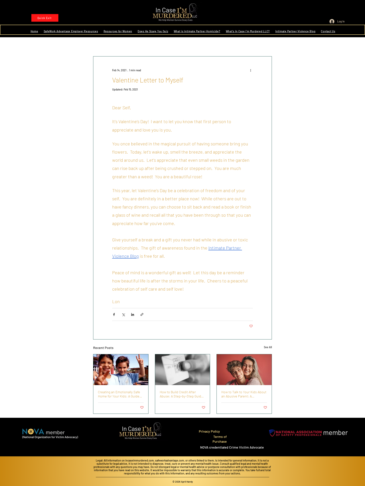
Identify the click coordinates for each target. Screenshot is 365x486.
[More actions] (250, 70)
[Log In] (331, 21)
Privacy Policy (209, 431)
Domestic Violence (122, 44)
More (248, 44)
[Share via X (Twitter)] (123, 314)
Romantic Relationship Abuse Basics (162, 44)
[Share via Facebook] (114, 314)
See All (268, 347)
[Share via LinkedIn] (132, 314)
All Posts (98, 44)
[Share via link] (142, 314)
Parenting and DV (227, 44)
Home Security (200, 44)
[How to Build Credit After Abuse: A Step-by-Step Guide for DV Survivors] (182, 369)
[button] (267, 44)
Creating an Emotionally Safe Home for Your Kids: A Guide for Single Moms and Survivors (120, 394)
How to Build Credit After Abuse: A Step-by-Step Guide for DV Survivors (181, 394)
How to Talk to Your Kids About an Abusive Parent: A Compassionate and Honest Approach (243, 394)
